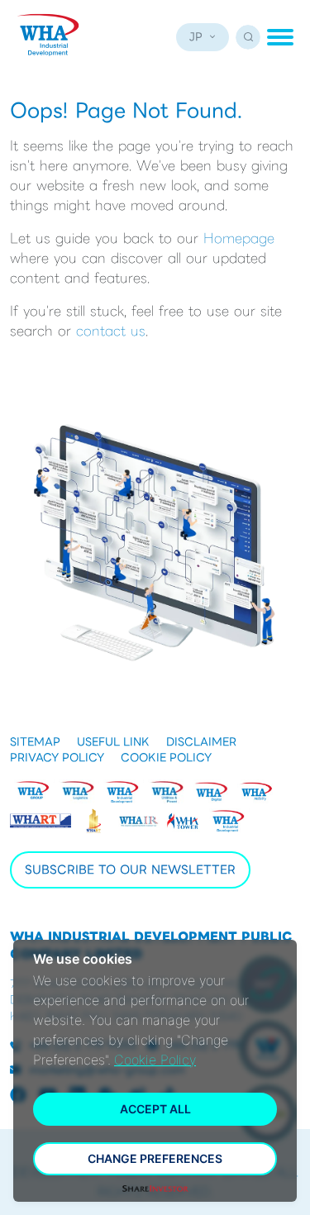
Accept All (155, 1109)
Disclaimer (201, 742)
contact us (110, 331)
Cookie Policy (166, 758)
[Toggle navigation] (280, 37)
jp (196, 36)
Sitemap (35, 742)
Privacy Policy (57, 758)
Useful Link (113, 742)
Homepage (238, 239)
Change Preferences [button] (155, 1158)
